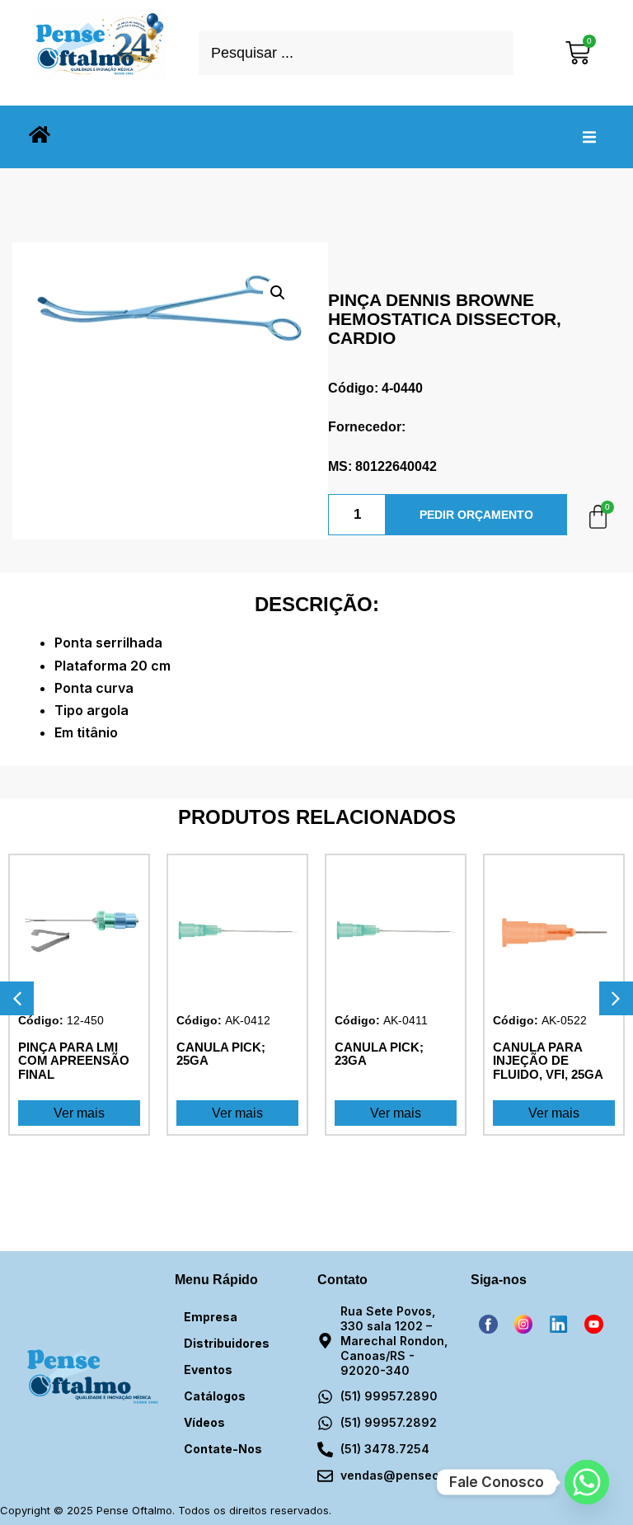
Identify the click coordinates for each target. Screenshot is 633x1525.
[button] (589, 137)
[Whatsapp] (587, 1482)
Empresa (210, 1317)
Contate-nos (223, 1449)
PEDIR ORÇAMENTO (476, 514)
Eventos (208, 1370)
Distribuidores (227, 1343)
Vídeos (204, 1422)
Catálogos (215, 1396)
